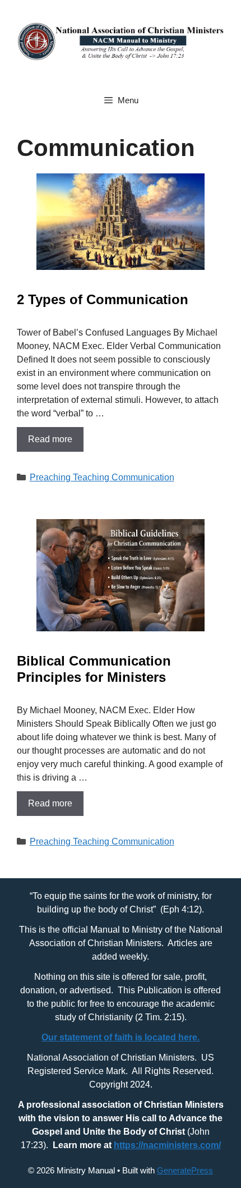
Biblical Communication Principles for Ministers (94, 669)
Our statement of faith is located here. (120, 1037)
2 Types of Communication (102, 299)
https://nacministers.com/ (167, 1145)
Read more (50, 439)
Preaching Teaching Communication (102, 477)
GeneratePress (185, 1170)
